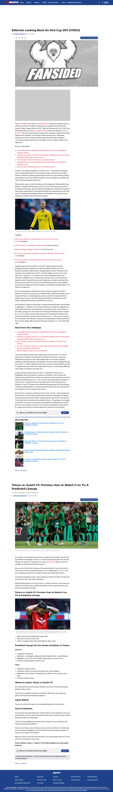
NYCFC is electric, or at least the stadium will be (31, 245)
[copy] (25, 38)
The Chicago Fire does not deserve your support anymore (36, 160)
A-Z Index (40, 783)
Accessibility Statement (22, 783)
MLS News (23, 470)
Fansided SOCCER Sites (74, 2)
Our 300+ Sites (76, 777)
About (63, 2)
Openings (40, 777)
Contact (55, 777)
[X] (102, 2)
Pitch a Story (19, 780)
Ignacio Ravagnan (20, 495)
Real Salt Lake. (50, 562)
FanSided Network (42, 124)
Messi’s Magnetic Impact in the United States (32, 351)
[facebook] (99, 2)
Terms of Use (57, 780)
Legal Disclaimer (92, 780)
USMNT (44, 2)
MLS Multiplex (23, 124)
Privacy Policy (41, 780)
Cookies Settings (58, 783)
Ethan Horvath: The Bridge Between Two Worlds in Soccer (36, 167)
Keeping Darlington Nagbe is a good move (29, 249)
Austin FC (61, 570)
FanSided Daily (92, 777)
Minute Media (13, 787)
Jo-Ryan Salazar (19, 34)
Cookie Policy (75, 780)
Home (17, 470)
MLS (40, 559)
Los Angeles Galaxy (40, 131)
